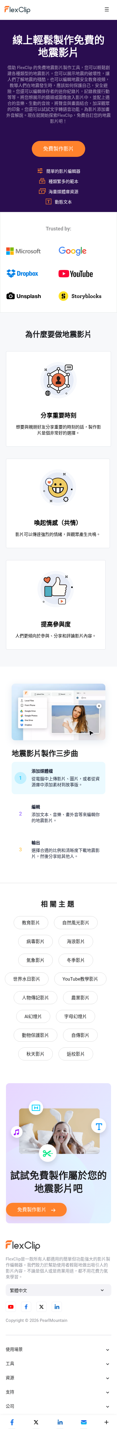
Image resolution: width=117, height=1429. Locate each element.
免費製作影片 (58, 149)
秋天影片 (35, 1054)
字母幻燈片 (75, 1016)
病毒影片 (35, 941)
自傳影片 (80, 1035)
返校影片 (76, 1054)
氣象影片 (35, 960)
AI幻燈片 (33, 1016)
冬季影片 (76, 960)
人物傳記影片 (35, 997)
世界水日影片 (26, 979)
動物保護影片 (35, 1035)
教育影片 (31, 922)
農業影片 (80, 997)
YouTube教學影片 (80, 979)
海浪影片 (76, 941)
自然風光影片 (75, 922)
